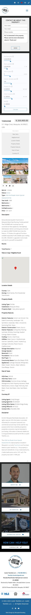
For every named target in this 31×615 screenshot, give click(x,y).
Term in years (7, 71)
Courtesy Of (15, 153)
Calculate (15, 109)
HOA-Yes (8, 195)
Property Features (15, 147)
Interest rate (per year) (10, 79)
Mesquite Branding (20, 612)
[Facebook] (15, 2)
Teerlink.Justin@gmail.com (16, 575)
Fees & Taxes (15, 150)
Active (8, 193)
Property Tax (7, 86)
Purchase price (8, 56)
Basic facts (15, 134)
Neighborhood (15, 137)
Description (15, 131)
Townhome (6, 121)
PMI (5, 101)
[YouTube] (21, 2)
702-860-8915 (22, 573)
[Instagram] (18, 2)
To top (27, 463)
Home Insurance (8, 94)
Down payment (8, 64)
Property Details (15, 144)
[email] (25, 2)
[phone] (28, 2)
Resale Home (15, 195)
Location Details (15, 140)
